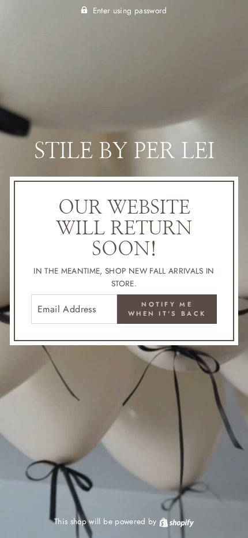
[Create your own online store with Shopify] (176, 521)
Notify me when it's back (167, 309)
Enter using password (130, 10)
